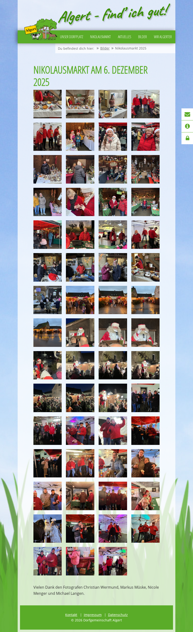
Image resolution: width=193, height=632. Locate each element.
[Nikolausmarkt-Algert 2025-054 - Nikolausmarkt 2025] (80, 528)
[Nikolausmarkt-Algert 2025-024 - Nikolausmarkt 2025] (145, 267)
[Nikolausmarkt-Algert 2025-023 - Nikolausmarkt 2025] (113, 267)
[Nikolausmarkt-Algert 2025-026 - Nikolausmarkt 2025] (80, 300)
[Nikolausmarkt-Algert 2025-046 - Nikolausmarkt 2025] (80, 463)
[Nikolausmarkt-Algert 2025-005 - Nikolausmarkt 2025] (47, 137)
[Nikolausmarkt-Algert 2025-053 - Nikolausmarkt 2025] (47, 528)
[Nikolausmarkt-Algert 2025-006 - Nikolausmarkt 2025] (80, 137)
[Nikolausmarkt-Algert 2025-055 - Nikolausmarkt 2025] (113, 528)
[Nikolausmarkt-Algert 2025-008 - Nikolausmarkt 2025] (145, 137)
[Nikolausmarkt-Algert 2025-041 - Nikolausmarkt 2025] (47, 430)
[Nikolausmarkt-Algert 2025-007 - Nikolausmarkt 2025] (113, 137)
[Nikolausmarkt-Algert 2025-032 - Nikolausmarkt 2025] (145, 332)
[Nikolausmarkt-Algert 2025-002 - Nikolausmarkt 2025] (80, 104)
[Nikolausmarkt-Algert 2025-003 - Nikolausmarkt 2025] (113, 104)
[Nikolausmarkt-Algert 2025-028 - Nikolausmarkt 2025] (145, 300)
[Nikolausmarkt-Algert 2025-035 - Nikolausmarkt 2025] (113, 365)
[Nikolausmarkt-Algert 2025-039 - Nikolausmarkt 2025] (113, 398)
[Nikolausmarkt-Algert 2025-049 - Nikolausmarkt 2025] (47, 496)
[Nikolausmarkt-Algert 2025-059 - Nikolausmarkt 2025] (113, 561)
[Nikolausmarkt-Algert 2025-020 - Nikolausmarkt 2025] (145, 234)
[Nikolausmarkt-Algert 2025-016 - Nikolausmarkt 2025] (145, 202)
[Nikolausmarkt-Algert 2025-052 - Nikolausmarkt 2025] (145, 496)
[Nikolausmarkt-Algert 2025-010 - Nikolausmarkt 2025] (80, 169)
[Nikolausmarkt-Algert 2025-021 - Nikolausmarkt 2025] (47, 267)
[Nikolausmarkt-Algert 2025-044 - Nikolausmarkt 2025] (145, 430)
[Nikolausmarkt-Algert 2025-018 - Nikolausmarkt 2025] (80, 234)
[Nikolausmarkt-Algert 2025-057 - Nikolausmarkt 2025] (47, 561)
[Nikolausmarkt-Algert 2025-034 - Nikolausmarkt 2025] (80, 365)
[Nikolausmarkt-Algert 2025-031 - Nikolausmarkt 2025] (113, 332)
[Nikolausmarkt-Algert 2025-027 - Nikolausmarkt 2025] (113, 300)
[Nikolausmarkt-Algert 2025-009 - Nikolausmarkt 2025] (47, 169)
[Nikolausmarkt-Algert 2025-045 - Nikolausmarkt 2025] (47, 463)
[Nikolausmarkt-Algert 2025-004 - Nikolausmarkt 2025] (145, 104)
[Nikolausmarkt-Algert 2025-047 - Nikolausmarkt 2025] (113, 463)
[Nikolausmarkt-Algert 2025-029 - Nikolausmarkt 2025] (47, 332)
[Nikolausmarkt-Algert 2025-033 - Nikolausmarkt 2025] (47, 365)
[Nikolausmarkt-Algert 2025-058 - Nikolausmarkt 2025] (80, 561)
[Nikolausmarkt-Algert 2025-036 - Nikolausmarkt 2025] (145, 365)
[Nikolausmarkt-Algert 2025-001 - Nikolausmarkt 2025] (47, 104)
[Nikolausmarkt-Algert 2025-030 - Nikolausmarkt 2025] (80, 332)
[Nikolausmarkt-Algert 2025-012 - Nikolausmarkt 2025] (145, 169)
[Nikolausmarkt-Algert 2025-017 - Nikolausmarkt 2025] (47, 234)
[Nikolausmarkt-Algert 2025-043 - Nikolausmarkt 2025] (113, 430)
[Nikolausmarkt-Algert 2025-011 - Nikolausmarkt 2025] (113, 169)
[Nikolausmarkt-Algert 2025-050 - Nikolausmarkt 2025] (80, 496)
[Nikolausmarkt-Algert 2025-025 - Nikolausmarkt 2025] (47, 300)
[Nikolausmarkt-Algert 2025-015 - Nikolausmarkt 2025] (113, 202)
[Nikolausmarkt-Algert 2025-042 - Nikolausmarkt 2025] (80, 430)
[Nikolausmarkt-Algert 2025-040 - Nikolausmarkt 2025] (145, 398)
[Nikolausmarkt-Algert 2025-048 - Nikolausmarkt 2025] (145, 463)
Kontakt (71, 614)
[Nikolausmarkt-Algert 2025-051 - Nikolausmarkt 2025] (113, 496)
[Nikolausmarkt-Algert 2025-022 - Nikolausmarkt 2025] (80, 267)
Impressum (93, 614)
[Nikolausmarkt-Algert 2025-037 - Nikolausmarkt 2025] (47, 398)
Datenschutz (118, 614)
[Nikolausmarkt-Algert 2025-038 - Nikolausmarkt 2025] (80, 398)
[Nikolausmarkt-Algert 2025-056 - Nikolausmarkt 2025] (145, 528)
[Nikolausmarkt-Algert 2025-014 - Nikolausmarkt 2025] (80, 202)
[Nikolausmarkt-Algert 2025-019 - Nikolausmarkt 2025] (113, 234)
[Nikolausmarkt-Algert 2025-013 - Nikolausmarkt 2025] (47, 202)
